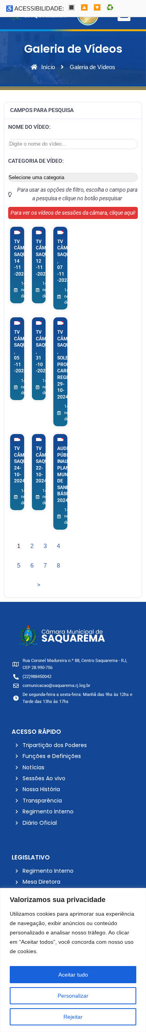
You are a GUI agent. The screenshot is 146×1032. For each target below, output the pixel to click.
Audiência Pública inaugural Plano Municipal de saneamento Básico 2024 (72, 474)
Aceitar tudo (73, 975)
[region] (73, 960)
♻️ (110, 7)
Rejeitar (73, 1017)
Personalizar (73, 996)
